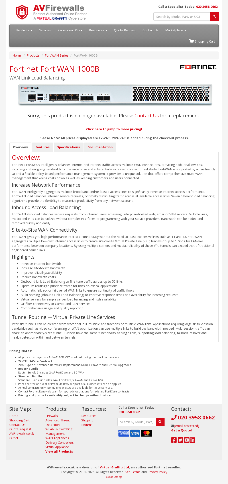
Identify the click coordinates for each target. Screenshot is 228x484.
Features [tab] (42, 147)
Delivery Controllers (59, 442)
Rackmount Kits (68, 30)
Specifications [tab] (68, 147)
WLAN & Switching (58, 429)
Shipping (87, 420)
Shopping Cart (204, 41)
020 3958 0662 (207, 6)
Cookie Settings (114, 476)
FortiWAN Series (56, 55)
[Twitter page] (180, 441)
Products (23, 30)
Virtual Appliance (57, 447)
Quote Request (125, 30)
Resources (97, 30)
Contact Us (150, 30)
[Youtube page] (187, 441)
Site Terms (132, 472)
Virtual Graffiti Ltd (114, 467)
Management (55, 433)
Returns (86, 425)
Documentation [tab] (100, 147)
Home (17, 55)
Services (45, 30)
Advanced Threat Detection (57, 422)
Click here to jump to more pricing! (114, 129)
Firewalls (51, 416)
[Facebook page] (174, 441)
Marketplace (174, 30)
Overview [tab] (20, 147)
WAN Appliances (57, 438)
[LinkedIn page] (192, 441)
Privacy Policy (157, 472)
